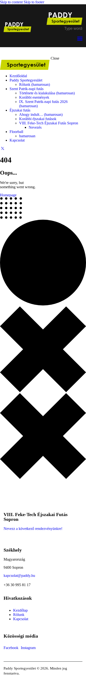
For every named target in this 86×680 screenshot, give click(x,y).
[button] (79, 39)
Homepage (8, 195)
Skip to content (11, 2)
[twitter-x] (2, 148)
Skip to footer (34, 2)
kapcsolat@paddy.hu (19, 575)
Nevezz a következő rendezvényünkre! (33, 529)
